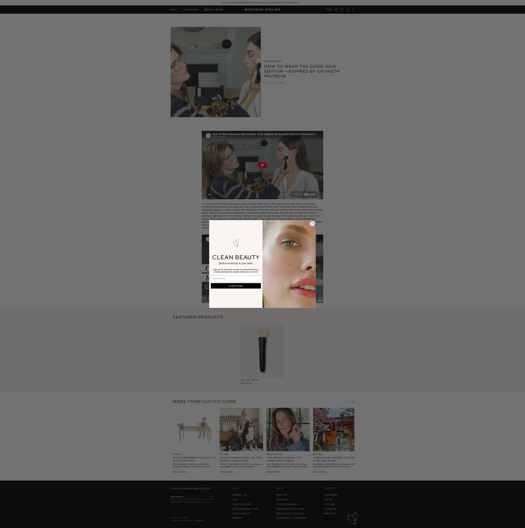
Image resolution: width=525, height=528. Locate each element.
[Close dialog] (312, 223)
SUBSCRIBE (236, 285)
